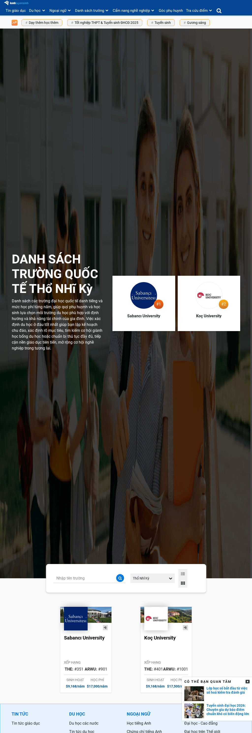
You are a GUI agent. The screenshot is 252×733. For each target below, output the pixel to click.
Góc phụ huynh (171, 10)
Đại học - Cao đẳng (201, 723)
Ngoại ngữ (57, 10)
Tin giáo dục (16, 10)
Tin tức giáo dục (26, 723)
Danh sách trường (89, 10)
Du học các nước (83, 723)
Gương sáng (196, 23)
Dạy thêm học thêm (43, 23)
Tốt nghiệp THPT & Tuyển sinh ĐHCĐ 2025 (106, 23)
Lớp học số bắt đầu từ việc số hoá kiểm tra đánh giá (226, 690)
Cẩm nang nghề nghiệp (131, 10)
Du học (35, 10)
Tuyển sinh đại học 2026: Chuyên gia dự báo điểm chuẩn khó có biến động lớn (227, 709)
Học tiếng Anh (139, 723)
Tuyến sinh (163, 23)
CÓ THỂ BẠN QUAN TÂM (207, 682)
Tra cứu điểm (197, 10)
